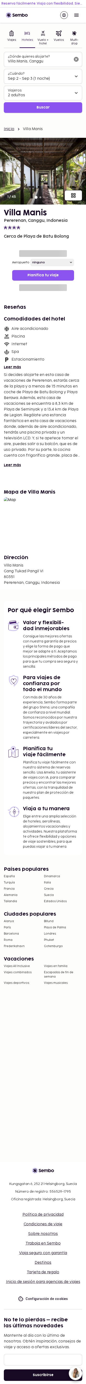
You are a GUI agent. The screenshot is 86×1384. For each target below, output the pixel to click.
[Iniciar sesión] (64, 15)
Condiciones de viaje (43, 1224)
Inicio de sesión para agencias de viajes (43, 1282)
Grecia (49, 889)
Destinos (43, 1262)
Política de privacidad (43, 1214)
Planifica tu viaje (43, 275)
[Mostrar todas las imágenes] (73, 195)
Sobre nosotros (43, 1234)
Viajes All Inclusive (17, 966)
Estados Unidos (55, 901)
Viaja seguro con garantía (43, 1253)
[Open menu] (76, 15)
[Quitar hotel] (76, 59)
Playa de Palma (55, 927)
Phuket (49, 940)
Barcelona (11, 934)
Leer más (12, 367)
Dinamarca (52, 876)
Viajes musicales (56, 983)
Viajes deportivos (16, 983)
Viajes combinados (18, 972)
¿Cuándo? (16, 74)
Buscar (43, 107)
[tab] (12, 38)
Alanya (9, 921)
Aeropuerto (20, 262)
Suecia (49, 895)
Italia (47, 882)
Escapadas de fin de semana (58, 975)
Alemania (10, 895)
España (9, 876)
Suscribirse (43, 1375)
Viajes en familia (55, 966)
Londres (50, 934)
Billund (49, 921)
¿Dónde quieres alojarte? (29, 56)
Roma (8, 940)
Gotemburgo (53, 946)
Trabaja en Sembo (43, 1243)
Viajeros (15, 90)
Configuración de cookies (47, 1299)
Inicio (9, 129)
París (7, 927)
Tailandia (10, 901)
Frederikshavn (14, 946)
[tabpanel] (43, 82)
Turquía (9, 882)
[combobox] (39, 61)
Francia (9, 889)
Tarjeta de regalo (43, 1272)
